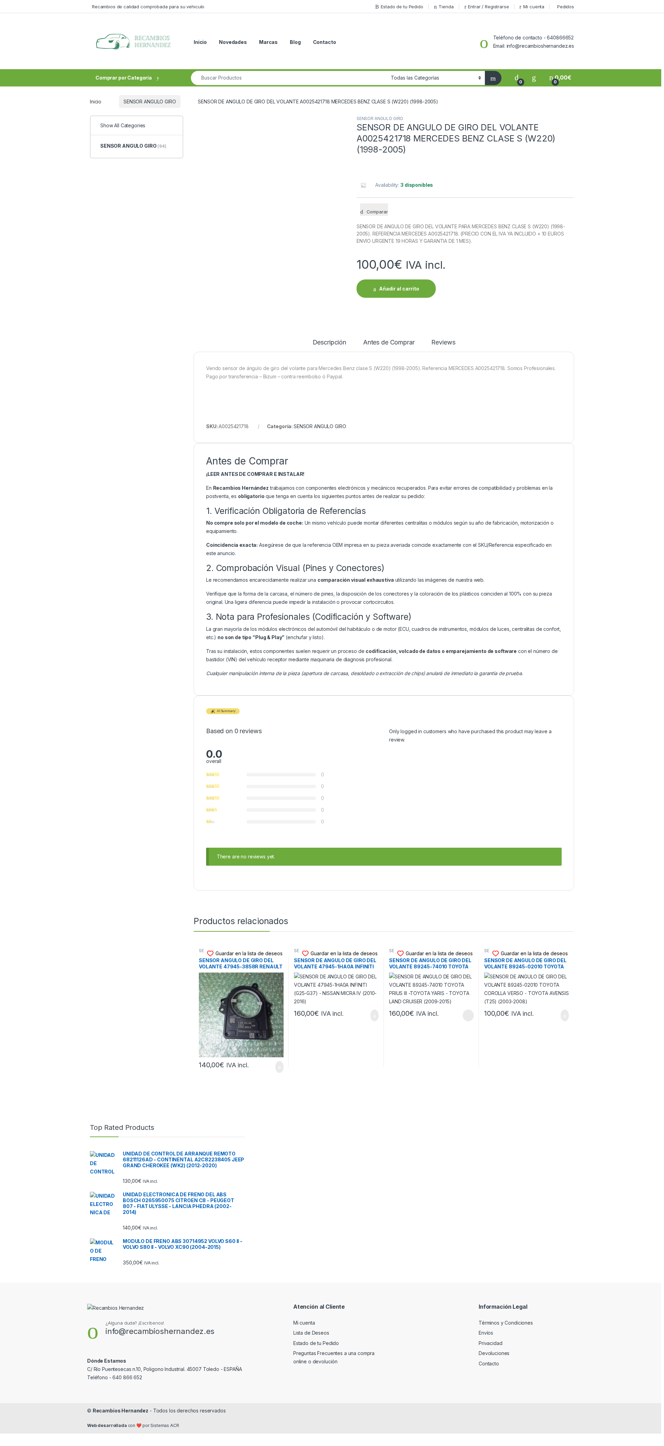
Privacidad (490, 1343)
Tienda (446, 6)
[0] (517, 77)
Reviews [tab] (443, 342)
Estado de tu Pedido (402, 6)
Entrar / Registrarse (488, 6)
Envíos (486, 1333)
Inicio (200, 42)
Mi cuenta (533, 6)
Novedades (233, 42)
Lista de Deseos (311, 1333)
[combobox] (289, 78)
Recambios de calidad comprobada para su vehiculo (148, 6)
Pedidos (565, 6)
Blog (295, 42)
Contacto (324, 42)
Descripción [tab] (329, 342)
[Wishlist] (534, 77)
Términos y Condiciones (506, 1323)
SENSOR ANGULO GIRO (149, 101)
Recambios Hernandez (120, 1410)
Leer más (468, 1015)
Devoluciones (494, 1353)
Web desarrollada (107, 1425)
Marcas (268, 42)
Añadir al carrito (399, 289)
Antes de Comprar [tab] (389, 342)
